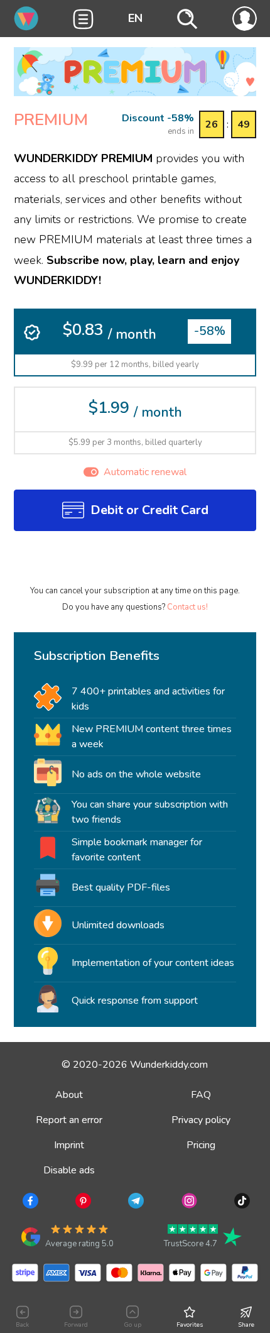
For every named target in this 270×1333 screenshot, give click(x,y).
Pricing (200, 1145)
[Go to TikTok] (241, 1203)
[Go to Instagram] (188, 1203)
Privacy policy (200, 1120)
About (69, 1095)
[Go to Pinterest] (82, 1203)
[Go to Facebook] (29, 1203)
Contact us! (187, 607)
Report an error (69, 1120)
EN (135, 18)
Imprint (69, 1145)
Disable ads (69, 1170)
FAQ (201, 1095)
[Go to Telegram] (135, 1203)
